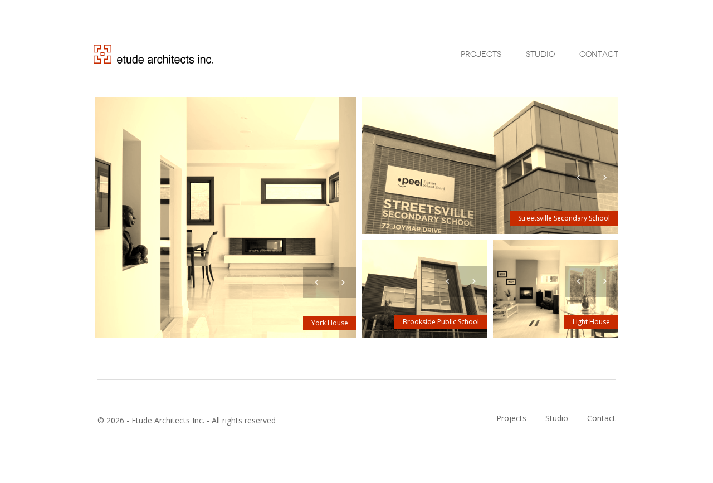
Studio (540, 54)
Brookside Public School (441, 321)
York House (329, 323)
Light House (591, 321)
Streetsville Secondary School (564, 218)
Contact (598, 54)
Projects (481, 54)
